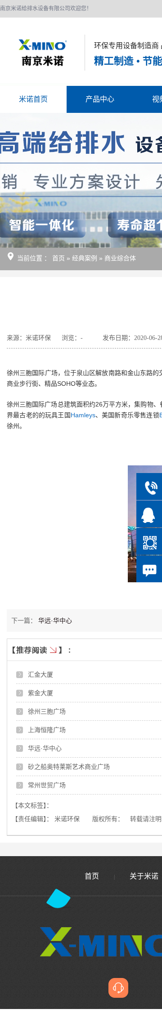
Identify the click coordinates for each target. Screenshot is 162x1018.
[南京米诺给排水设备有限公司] (34, 53)
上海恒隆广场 (47, 729)
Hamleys (83, 415)
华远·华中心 (55, 620)
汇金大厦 (40, 674)
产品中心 (100, 99)
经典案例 (85, 258)
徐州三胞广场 (47, 711)
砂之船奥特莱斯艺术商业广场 (69, 766)
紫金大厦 (40, 693)
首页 (59, 258)
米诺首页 (33, 99)
